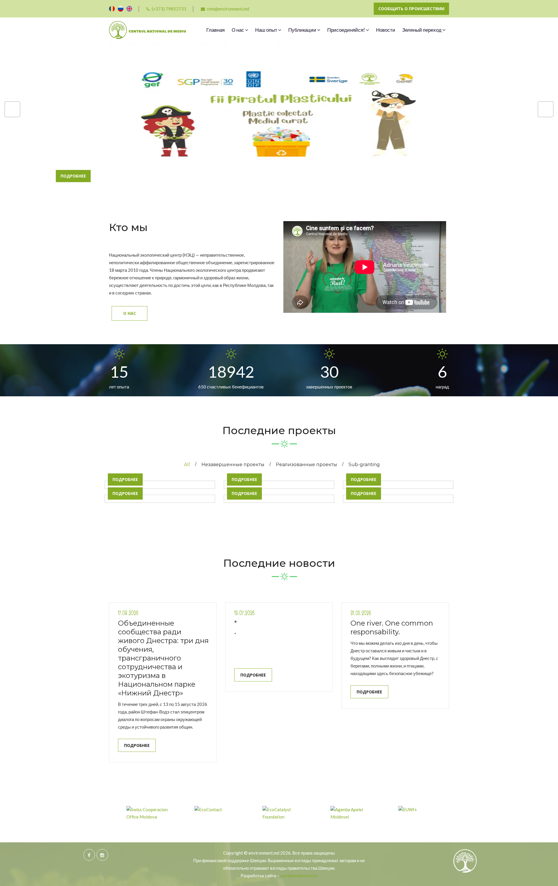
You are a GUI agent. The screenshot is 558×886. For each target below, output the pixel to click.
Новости (385, 30)
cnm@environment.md (228, 8)
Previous (12, 109)
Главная (215, 30)
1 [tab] (243, 164)
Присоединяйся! (346, 30)
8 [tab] (326, 164)
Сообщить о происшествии (411, 8)
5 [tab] (290, 164)
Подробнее (73, 176)
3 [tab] (267, 164)
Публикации (302, 30)
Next (546, 109)
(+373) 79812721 (169, 8)
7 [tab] (314, 164)
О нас (238, 30)
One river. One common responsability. (391, 627)
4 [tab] (278, 164)
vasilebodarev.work (299, 875)
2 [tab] (255, 164)
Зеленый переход (422, 30)
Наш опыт (266, 30)
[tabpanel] (279, 129)
